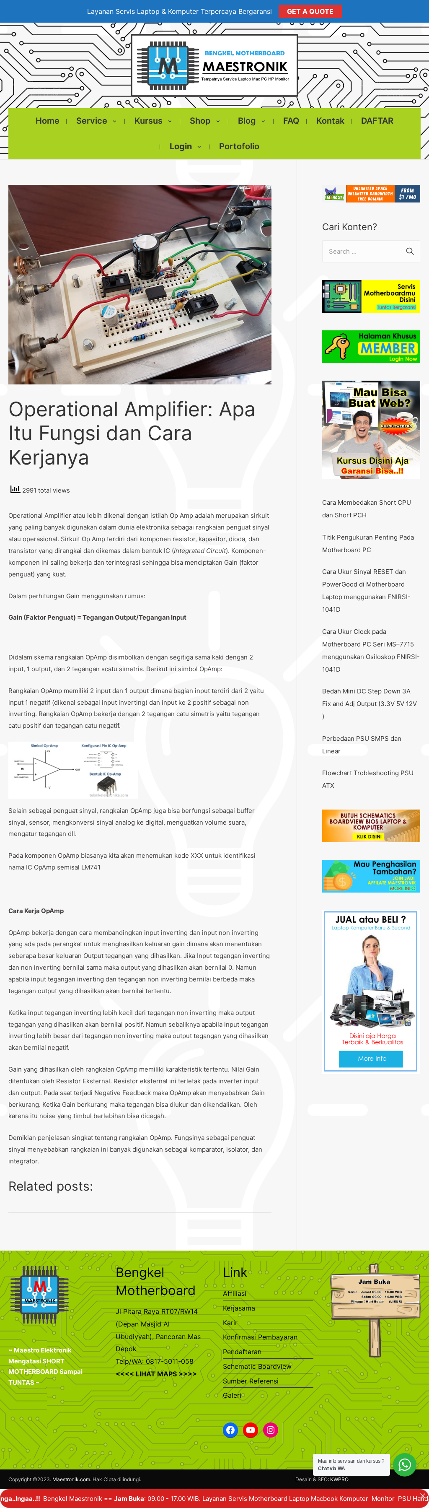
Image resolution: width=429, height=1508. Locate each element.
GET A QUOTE (310, 11)
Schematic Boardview (257, 1366)
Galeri (232, 1395)
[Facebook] (230, 1430)
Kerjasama (239, 1308)
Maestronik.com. (71, 1479)
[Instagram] (270, 1430)
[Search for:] (371, 251)
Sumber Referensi (251, 1381)
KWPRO (339, 1479)
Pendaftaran (242, 1351)
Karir (230, 1323)
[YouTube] (250, 1430)
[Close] (422, 1495)
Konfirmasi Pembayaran (260, 1337)
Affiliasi (234, 1293)
